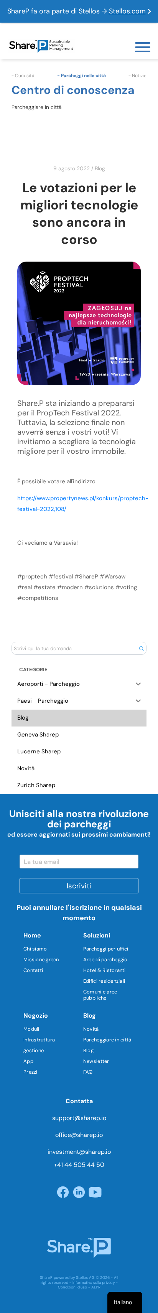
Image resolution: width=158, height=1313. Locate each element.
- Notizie (137, 75)
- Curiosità (23, 75)
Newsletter (96, 1061)
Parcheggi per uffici (105, 949)
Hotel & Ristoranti (104, 970)
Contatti (33, 970)
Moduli (31, 1029)
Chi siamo (35, 949)
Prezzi (30, 1072)
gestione (33, 1050)
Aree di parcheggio (105, 959)
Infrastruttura (39, 1039)
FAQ (88, 1072)
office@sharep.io (79, 1135)
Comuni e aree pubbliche (100, 994)
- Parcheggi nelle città (81, 75)
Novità (91, 1029)
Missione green (41, 959)
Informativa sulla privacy (93, 1282)
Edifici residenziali (104, 981)
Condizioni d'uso (72, 1287)
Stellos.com (127, 11)
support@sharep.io (79, 1118)
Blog (100, 168)
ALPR (95, 1287)
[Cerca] (141, 648)
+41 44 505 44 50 (79, 1165)
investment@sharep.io (79, 1152)
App (28, 1061)
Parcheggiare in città (107, 1039)
